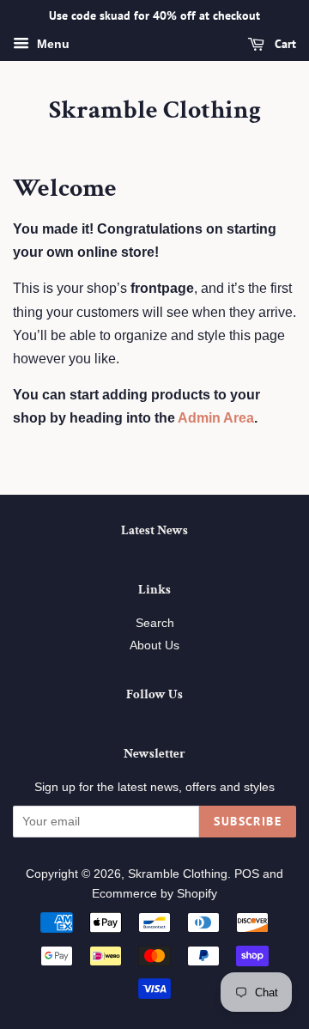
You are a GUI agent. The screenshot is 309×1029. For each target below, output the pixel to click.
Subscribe (248, 821)
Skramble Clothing (155, 110)
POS (246, 874)
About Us (154, 645)
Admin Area (216, 418)
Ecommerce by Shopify (154, 893)
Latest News (154, 530)
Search (155, 623)
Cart (283, 44)
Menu (51, 44)
